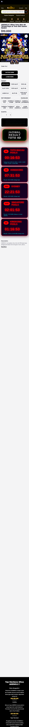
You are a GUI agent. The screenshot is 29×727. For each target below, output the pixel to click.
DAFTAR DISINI (9, 72)
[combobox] (13, 11)
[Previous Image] (3, 49)
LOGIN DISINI (9, 76)
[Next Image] (26, 49)
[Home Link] (11, 7)
